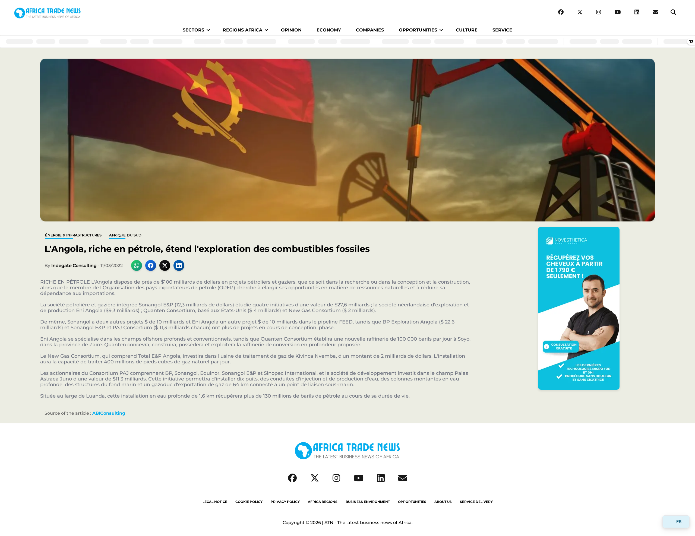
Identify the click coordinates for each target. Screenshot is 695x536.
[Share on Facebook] (150, 265)
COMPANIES (370, 30)
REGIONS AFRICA (242, 30)
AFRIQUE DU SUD (125, 235)
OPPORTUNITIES (418, 30)
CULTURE (467, 30)
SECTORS (193, 30)
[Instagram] (598, 12)
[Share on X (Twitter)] (164, 265)
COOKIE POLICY (249, 502)
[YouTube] (618, 12)
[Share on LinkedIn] (178, 265)
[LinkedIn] (637, 12)
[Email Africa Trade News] (655, 12)
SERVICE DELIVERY (476, 502)
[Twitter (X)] (579, 12)
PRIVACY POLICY (285, 502)
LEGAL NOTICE (215, 502)
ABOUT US (443, 502)
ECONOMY (329, 30)
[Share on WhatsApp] (136, 265)
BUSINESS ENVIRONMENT (368, 502)
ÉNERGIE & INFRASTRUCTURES (73, 235)
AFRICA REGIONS (322, 502)
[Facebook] (560, 12)
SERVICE (502, 30)
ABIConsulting (108, 413)
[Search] (673, 12)
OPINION (291, 30)
